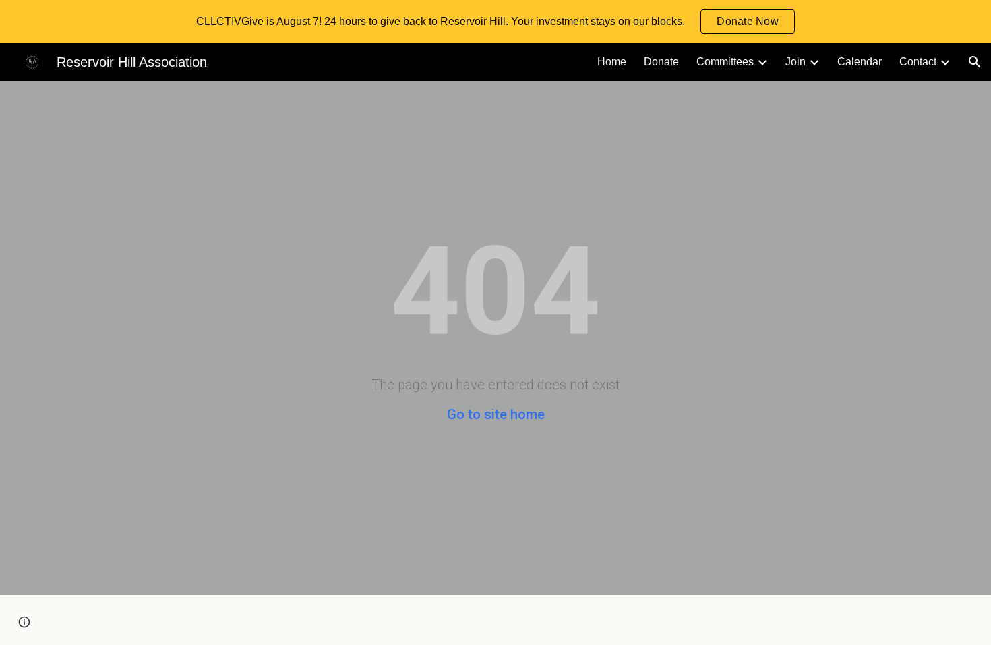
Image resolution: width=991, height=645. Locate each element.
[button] (975, 62)
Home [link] (611, 61)
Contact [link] (917, 61)
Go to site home (496, 414)
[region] (495, 21)
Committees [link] (725, 61)
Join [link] (795, 61)
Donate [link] (661, 61)
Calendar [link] (859, 61)
